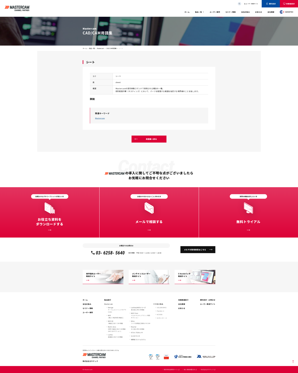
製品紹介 (107, 300)
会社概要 (271, 12)
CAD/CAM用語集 (111, 48)
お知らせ (258, 12)
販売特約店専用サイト (171, 369)
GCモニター (161, 318)
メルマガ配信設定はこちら (195, 249)
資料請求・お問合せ (207, 300)
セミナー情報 (230, 12)
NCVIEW (160, 314)
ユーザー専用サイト (251, 4)
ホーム (187, 12)
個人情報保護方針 (189, 369)
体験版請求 (290, 4)
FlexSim (159, 311)
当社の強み (245, 12)
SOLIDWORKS (161, 307)
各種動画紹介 (183, 300)
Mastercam (100, 48)
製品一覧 (198, 12)
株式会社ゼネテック (207, 369)
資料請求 (272, 4)
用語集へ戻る (151, 139)
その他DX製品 (158, 304)
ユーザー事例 (215, 12)
